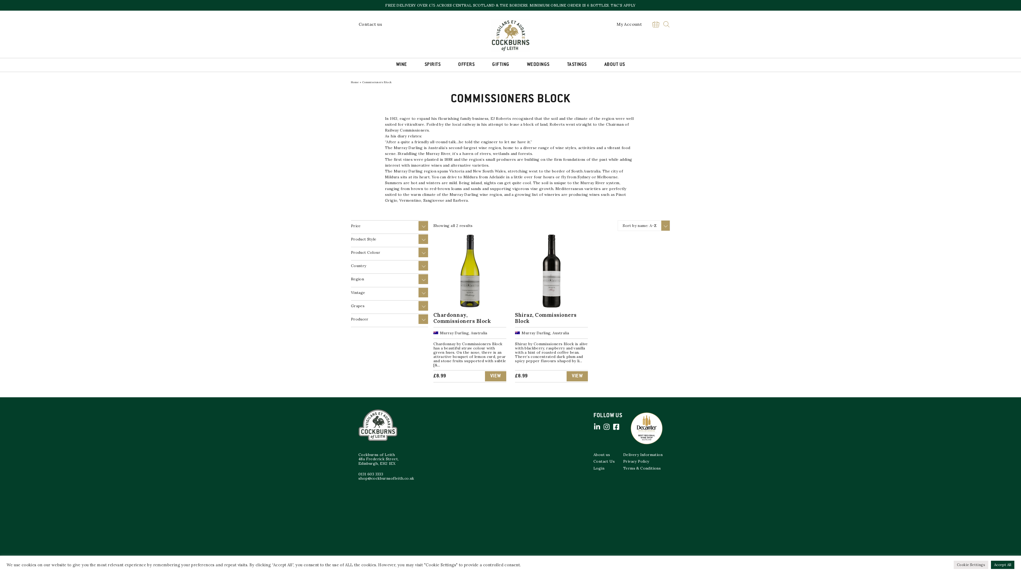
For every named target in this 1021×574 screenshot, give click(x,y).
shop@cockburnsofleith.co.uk (386, 478)
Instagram (606, 426)
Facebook (616, 426)
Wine (401, 64)
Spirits (433, 64)
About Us (614, 64)
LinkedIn (596, 426)
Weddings (538, 64)
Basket (655, 24)
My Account (629, 24)
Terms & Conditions (642, 468)
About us (601, 454)
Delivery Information (643, 454)
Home (355, 82)
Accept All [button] (1002, 565)
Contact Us (604, 461)
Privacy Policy (636, 461)
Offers (466, 64)
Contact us (370, 24)
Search (666, 24)
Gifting (500, 64)
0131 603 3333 (370, 474)
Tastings (577, 64)
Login (598, 468)
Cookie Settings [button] (971, 565)
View (495, 376)
